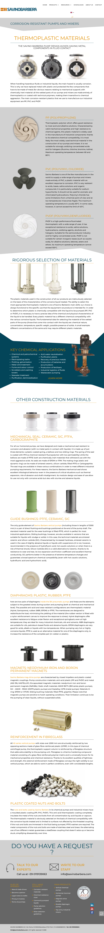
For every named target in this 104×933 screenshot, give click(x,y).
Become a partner (18, 892)
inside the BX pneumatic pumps (54, 602)
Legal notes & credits (19, 896)
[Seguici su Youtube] (92, 908)
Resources (65, 5)
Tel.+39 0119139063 (73, 927)
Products (53, 5)
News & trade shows (19, 889)
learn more (55, 378)
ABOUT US (89, 5)
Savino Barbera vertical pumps (48, 525)
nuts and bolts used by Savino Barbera (31, 810)
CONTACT (98, 5)
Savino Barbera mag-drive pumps (25, 677)
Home (45, 5)
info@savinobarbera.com (76, 874)
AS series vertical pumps (24, 743)
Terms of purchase (18, 902)
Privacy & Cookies (18, 899)
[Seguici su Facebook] (92, 912)
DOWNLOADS (78, 5)
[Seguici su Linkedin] (92, 905)
